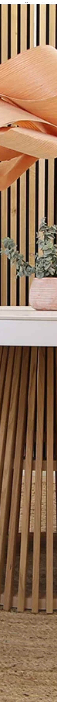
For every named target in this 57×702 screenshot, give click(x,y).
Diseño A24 (4, 2)
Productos (10, 2)
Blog (48, 2)
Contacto (43, 2)
